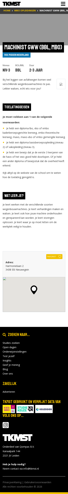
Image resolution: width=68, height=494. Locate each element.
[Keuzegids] (44, 408)
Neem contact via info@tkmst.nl (21, 468)
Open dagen (9, 347)
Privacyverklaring (12, 482)
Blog (5, 369)
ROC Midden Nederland (16, 55)
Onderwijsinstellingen (15, 351)
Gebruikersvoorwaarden (37, 482)
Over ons (8, 373)
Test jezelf (8, 356)
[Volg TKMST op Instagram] (6, 426)
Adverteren (9, 391)
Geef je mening (11, 364)
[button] (34, 290)
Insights (7, 360)
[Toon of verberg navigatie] (62, 4)
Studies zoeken (11, 343)
